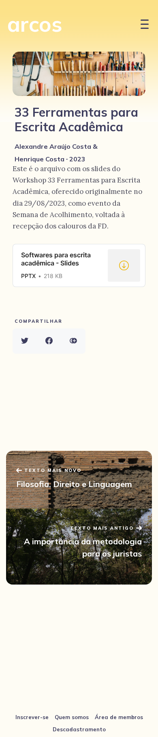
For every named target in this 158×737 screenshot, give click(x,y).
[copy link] (73, 341)
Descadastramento (79, 729)
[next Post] (79, 480)
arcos (34, 23)
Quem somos (72, 717)
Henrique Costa (39, 159)
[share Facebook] (49, 341)
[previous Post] (79, 547)
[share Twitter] (25, 341)
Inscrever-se (32, 717)
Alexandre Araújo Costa (53, 146)
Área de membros (119, 717)
